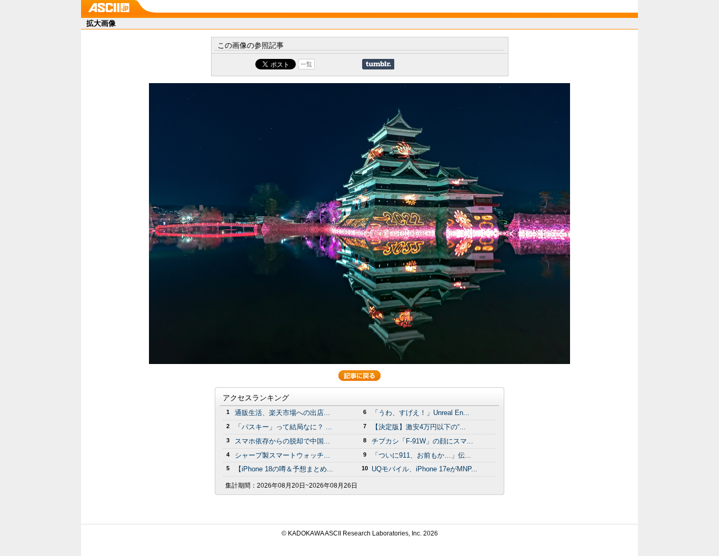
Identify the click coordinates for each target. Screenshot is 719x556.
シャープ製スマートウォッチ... (282, 455)
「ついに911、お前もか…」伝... (421, 455)
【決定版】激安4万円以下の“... (419, 427)
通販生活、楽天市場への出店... (282, 413)
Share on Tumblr (378, 64)
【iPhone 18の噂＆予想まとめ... (284, 469)
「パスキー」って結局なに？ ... (283, 427)
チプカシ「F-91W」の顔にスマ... (422, 441)
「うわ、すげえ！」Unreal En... (421, 413)
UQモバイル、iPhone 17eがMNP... (424, 469)
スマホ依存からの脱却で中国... (282, 441)
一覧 (306, 64)
